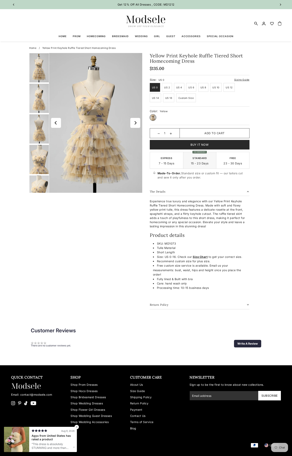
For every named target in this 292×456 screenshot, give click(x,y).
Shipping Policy (141, 397)
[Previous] (14, 5)
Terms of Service (142, 422)
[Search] (256, 23)
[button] (247, 343)
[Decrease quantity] (159, 133)
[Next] (280, 5)
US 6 (191, 87)
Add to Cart (214, 133)
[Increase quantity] (171, 133)
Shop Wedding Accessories (90, 422)
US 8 (203, 87)
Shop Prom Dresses (84, 384)
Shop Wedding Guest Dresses (91, 415)
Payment (136, 409)
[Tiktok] (25, 403)
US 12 (229, 87)
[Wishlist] (272, 23)
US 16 (168, 97)
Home (32, 47)
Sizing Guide (241, 79)
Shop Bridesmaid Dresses (88, 397)
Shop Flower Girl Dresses (88, 409)
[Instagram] (13, 403)
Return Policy (139, 403)
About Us (136, 384)
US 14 (155, 97)
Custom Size (186, 97)
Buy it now (199, 144)
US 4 (179, 87)
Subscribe (269, 395)
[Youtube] (33, 403)
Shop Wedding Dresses (87, 403)
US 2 (167, 87)
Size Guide (137, 391)
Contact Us (138, 415)
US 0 (155, 87)
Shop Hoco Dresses (84, 391)
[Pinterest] (19, 403)
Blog (133, 428)
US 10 (215, 87)
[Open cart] (279, 23)
